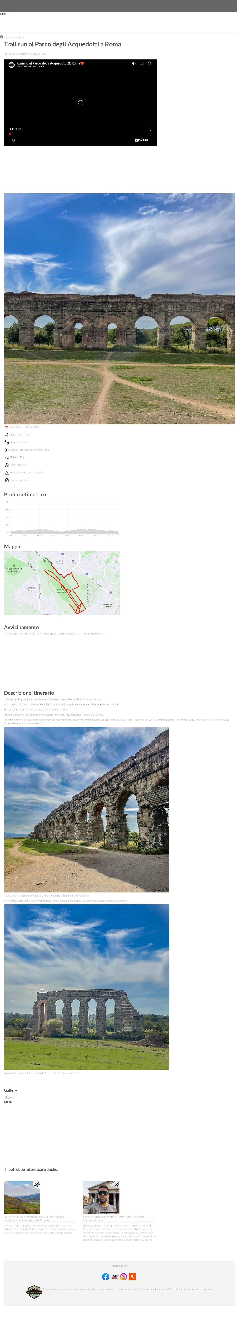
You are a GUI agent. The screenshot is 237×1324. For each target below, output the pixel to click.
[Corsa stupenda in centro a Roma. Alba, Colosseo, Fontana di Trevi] (101, 1197)
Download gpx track (19, 480)
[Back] (2, 36)
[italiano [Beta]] (1, 14)
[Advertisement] (118, 25)
